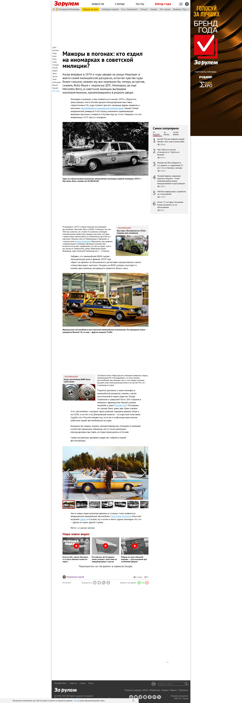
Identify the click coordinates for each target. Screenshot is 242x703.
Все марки (56, 91)
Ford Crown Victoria (119, 516)
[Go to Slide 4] (107, 504)
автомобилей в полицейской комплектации (102, 108)
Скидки (153, 9)
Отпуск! (144, 9)
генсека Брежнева (82, 241)
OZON (145, 690)
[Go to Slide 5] (120, 504)
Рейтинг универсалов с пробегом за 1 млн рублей (171, 192)
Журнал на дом (90, 9)
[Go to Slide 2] (81, 504)
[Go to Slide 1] (69, 504)
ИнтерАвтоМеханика (69, 9)
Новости (98, 4)
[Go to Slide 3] (94, 504)
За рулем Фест (60, 683)
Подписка (183, 690)
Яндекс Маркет (169, 690)
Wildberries (155, 690)
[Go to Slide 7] (146, 504)
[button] (133, 700)
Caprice (83, 519)
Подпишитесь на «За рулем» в (105, 566)
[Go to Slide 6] (133, 504)
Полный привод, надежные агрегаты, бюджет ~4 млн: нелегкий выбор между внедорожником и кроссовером (171, 180)
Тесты (139, 4)
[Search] (186, 683)
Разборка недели (110, 9)
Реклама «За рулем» (179, 696)
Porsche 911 (120, 405)
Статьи (119, 4)
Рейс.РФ (177, 698)
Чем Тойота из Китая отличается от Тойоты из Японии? (168, 152)
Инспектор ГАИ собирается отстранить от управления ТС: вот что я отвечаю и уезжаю (170, 165)
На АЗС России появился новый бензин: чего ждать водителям (170, 140)
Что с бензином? (129, 9)
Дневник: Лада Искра (183, 9)
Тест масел (165, 9)
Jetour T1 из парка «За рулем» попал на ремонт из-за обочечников (170, 204)
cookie (75, 700)
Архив (185, 698)
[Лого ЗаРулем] (66, 3)
